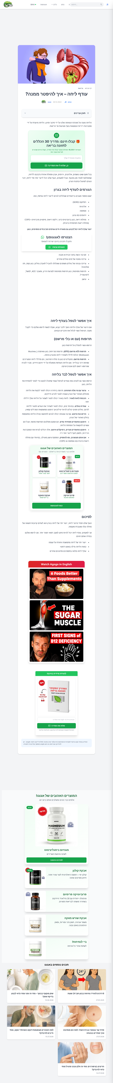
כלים (55, 4)
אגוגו (49, 102)
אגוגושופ (43, 4)
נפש (62, 4)
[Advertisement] (56, 28)
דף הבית (89, 88)
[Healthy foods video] (56, 584)
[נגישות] (107, 4)
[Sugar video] (56, 615)
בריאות (80, 88)
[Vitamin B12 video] (56, 647)
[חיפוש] (101, 4)
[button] (56, 113)
